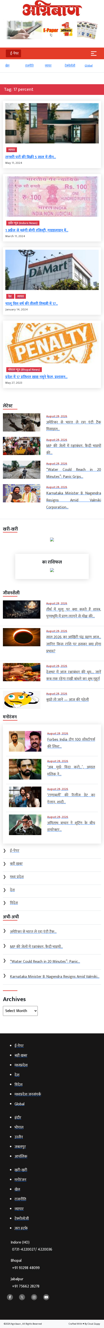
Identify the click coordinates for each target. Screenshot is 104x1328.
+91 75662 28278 (25, 1286)
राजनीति (29, 65)
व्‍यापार (48, 65)
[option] (12, 67)
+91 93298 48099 (26, 1268)
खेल (7, 65)
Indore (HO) (31, 1246)
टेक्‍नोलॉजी (70, 65)
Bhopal (25, 1264)
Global (89, 65)
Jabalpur (25, 1283)
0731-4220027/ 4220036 (32, 1249)
